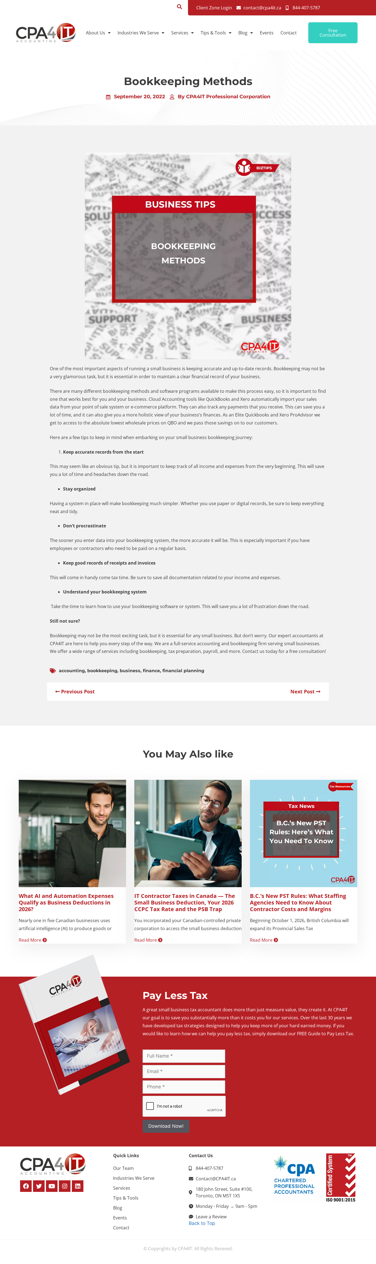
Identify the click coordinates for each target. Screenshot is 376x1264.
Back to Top (202, 1223)
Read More (30, 940)
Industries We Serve (138, 33)
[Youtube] (52, 1186)
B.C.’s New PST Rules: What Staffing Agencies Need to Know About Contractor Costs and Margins (298, 902)
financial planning (183, 670)
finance (151, 670)
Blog (242, 33)
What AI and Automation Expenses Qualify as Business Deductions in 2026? (66, 902)
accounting (72, 670)
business (130, 670)
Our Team (123, 1168)
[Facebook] (26, 1186)
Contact (288, 33)
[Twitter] (39, 1186)
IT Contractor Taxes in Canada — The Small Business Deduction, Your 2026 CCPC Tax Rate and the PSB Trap (184, 902)
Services (179, 33)
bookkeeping (102, 670)
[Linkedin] (77, 1186)
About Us (95, 33)
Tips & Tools (213, 33)
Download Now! (166, 1126)
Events (267, 33)
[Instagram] (64, 1186)
